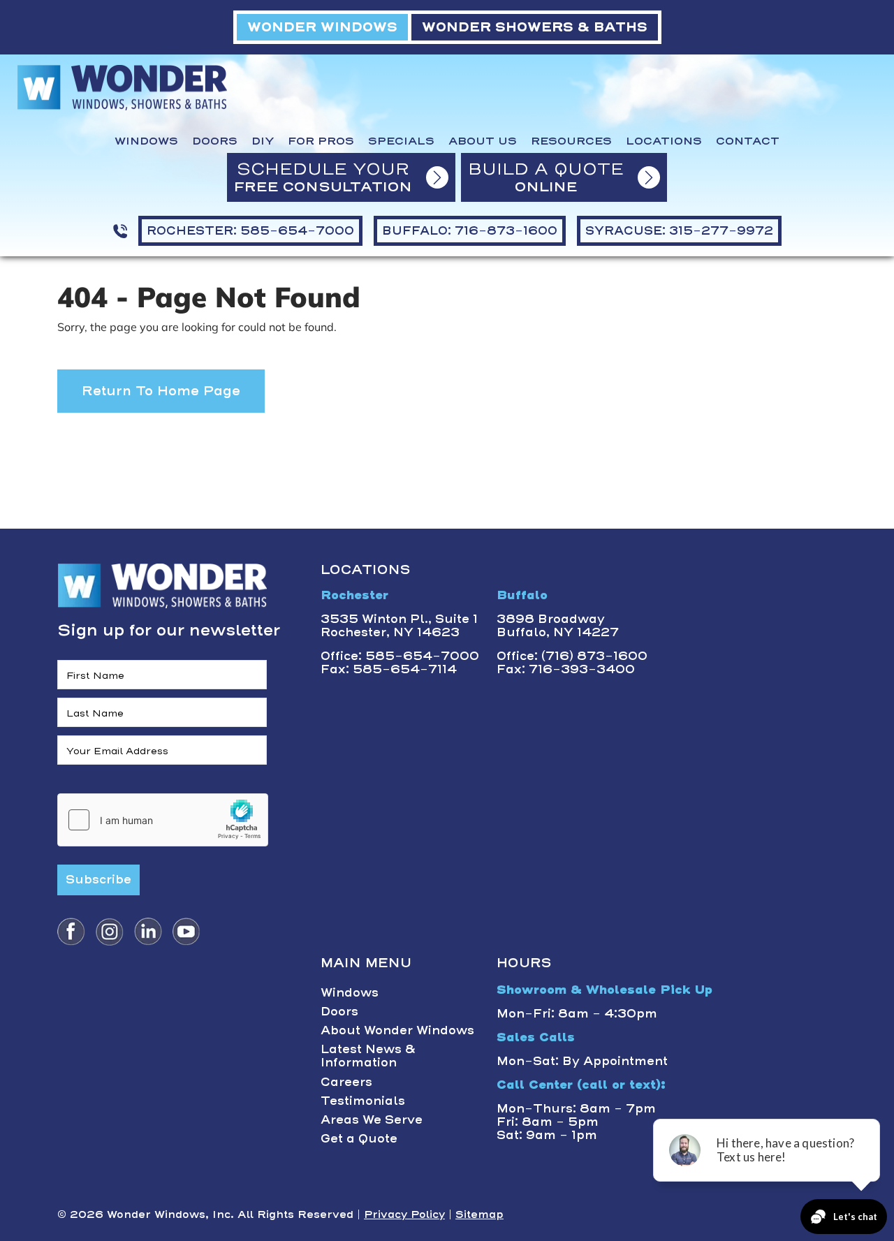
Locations (664, 141)
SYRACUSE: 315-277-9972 (679, 230)
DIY (262, 141)
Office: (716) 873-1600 (572, 656)
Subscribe (98, 879)
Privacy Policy (404, 1214)
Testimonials (363, 1101)
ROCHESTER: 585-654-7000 (250, 230)
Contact (747, 141)
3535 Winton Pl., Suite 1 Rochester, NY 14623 (399, 625)
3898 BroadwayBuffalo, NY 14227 (558, 625)
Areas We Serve (372, 1119)
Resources (571, 141)
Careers (346, 1082)
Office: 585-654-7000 (400, 656)
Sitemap (479, 1214)
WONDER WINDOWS (322, 27)
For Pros (321, 141)
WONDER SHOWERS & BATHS (534, 27)
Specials (401, 141)
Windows (146, 141)
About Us (482, 141)
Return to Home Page (161, 391)
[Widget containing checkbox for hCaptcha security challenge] (162, 819)
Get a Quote (359, 1138)
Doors (214, 141)
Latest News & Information (368, 1055)
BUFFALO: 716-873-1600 (469, 230)
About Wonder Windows (397, 1030)
